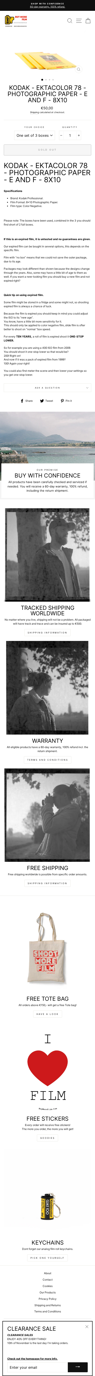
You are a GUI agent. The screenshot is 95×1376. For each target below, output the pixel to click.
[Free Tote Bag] (47, 948)
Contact (48, 1279)
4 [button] (53, 80)
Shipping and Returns (47, 1305)
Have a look (47, 1014)
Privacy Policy (48, 1298)
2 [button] (46, 80)
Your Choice (34, 127)
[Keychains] (47, 1192)
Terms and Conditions (47, 759)
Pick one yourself (47, 1258)
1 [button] (42, 80)
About (47, 1273)
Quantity (69, 127)
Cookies (48, 1286)
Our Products (48, 1292)
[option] (48, 53)
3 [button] (50, 80)
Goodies (47, 1138)
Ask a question (47, 388)
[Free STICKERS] (47, 1068)
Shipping (34, 112)
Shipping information (47, 632)
